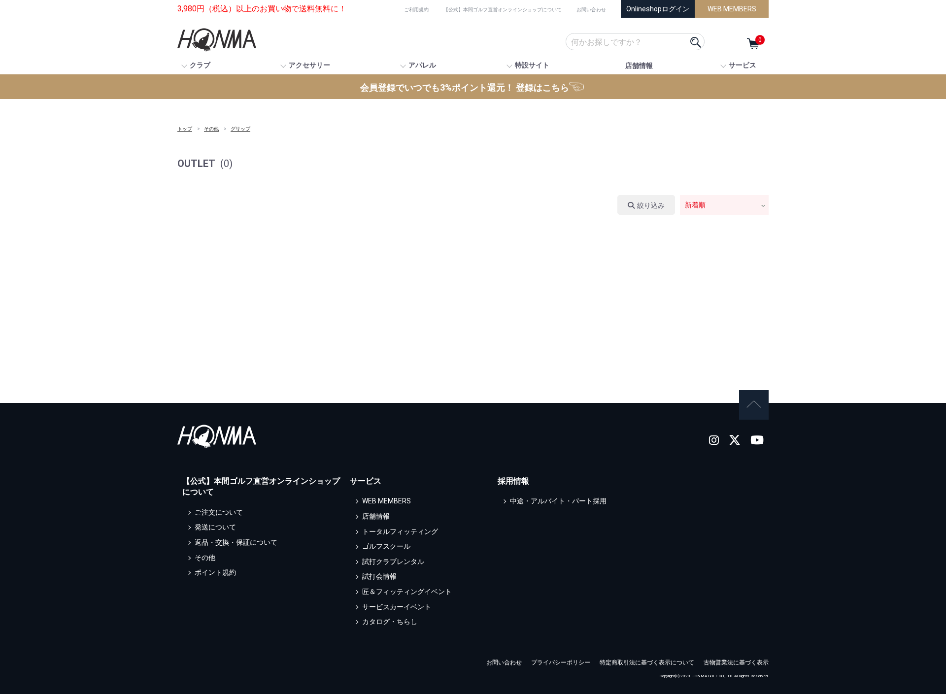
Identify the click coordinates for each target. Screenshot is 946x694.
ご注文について (219, 512)
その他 (211, 129)
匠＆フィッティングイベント (407, 591)
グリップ (240, 129)
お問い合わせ (591, 9)
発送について (215, 527)
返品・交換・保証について (236, 542)
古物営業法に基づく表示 (736, 662)
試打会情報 (379, 576)
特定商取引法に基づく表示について (647, 662)
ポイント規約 (215, 572)
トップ (184, 129)
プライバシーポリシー (560, 662)
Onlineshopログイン (657, 9)
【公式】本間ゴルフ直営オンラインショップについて (502, 9)
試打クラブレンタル (393, 561)
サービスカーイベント (396, 607)
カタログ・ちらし (389, 622)
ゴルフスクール (386, 546)
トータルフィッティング (400, 531)
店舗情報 (639, 65)
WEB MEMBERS (732, 9)
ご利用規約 (416, 9)
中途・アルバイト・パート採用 (558, 501)
